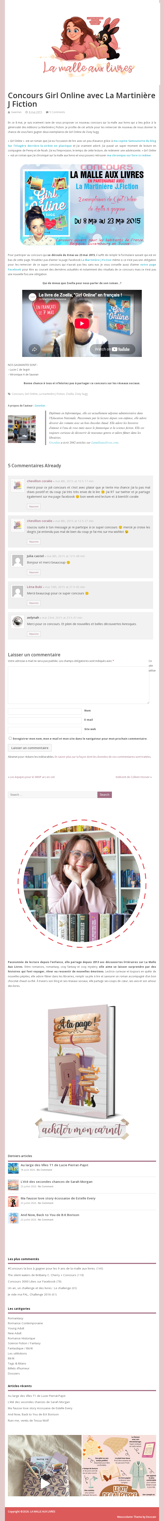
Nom (87, 710)
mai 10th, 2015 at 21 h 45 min (65, 587)
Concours (17, 394)
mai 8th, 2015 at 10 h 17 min (74, 481)
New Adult (14, 1333)
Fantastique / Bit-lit (20, 1348)
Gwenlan (16, 112)
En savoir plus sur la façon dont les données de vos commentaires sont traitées (103, 757)
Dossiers (14, 1373)
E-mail (88, 720)
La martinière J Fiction (52, 394)
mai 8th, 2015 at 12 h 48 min (66, 556)
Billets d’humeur (18, 1368)
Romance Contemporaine (25, 1323)
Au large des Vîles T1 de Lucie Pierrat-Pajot (54, 1165)
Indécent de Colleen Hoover (133, 777)
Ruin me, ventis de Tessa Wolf (28, 1420)
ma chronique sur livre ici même (129, 155)
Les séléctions (17, 1353)
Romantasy (15, 1318)
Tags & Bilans (17, 1363)
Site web (90, 729)
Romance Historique (21, 1338)
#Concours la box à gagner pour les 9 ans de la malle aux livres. (51, 1268)
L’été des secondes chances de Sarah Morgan (56, 1181)
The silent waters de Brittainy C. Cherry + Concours (42, 1275)
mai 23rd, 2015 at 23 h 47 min (62, 618)
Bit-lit (11, 1358)
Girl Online (31, 394)
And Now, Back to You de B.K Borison (50, 1215)
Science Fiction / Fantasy (24, 1343)
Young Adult (16, 1328)
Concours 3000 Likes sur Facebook (32, 1281)
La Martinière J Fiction (96, 260)
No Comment (44, 1169)
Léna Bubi (34, 587)
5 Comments (57, 112)
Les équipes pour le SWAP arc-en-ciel (32, 777)
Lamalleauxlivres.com (104, 442)
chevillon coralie (39, 481)
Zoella (70, 394)
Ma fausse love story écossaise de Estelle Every (58, 1198)
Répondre (33, 506)
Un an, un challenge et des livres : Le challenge (39, 1288)
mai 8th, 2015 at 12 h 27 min (74, 521)
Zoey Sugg (81, 394)
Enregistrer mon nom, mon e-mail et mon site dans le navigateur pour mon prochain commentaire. (80, 738)
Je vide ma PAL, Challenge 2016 (29, 1294)
